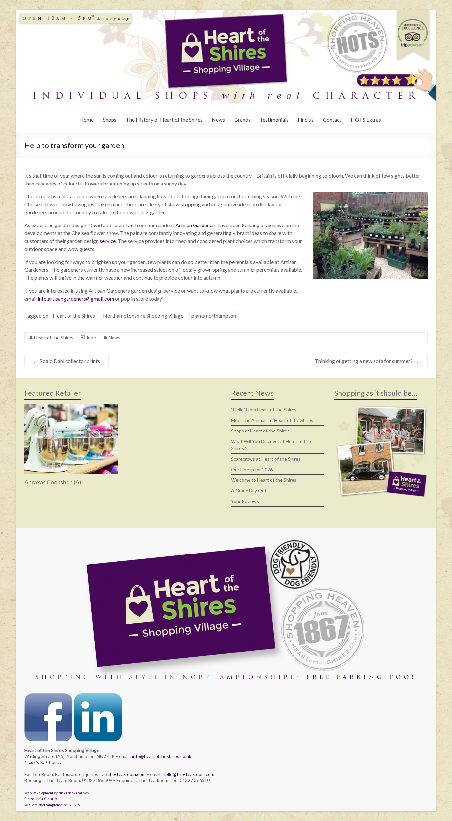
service (108, 241)
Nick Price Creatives (73, 793)
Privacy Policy (34, 762)
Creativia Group (40, 798)
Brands (242, 119)
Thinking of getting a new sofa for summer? (367, 361)
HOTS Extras (366, 119)
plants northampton (213, 315)
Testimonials (274, 119)
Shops (109, 119)
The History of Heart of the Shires (164, 119)
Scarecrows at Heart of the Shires (266, 459)
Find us (306, 119)
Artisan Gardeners (196, 225)
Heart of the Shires (74, 315)
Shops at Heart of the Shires (260, 430)
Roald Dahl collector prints (66, 361)
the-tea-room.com (127, 774)
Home (86, 119)
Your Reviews (245, 501)
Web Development (38, 793)
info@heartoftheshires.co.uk (161, 756)
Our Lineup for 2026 (252, 469)
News (218, 119)
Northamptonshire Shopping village (143, 315)
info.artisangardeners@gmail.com (76, 298)
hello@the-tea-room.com (188, 774)
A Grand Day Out (249, 490)
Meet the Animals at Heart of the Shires (272, 420)
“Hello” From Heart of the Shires (263, 409)
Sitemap (55, 762)
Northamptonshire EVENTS (59, 805)
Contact (332, 119)
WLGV (29, 805)
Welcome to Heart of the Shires (263, 480)
